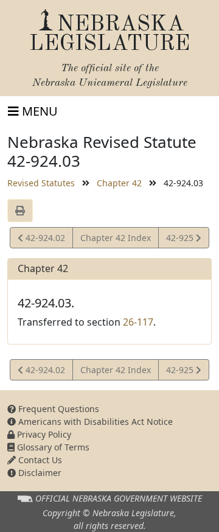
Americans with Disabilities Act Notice (94, 421)
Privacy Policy (43, 434)
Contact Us (39, 460)
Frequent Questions (57, 409)
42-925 (180, 239)
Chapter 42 (119, 183)
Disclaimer (38, 472)
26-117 (138, 322)
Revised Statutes (41, 183)
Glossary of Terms (52, 447)
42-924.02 (44, 239)
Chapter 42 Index (115, 237)
